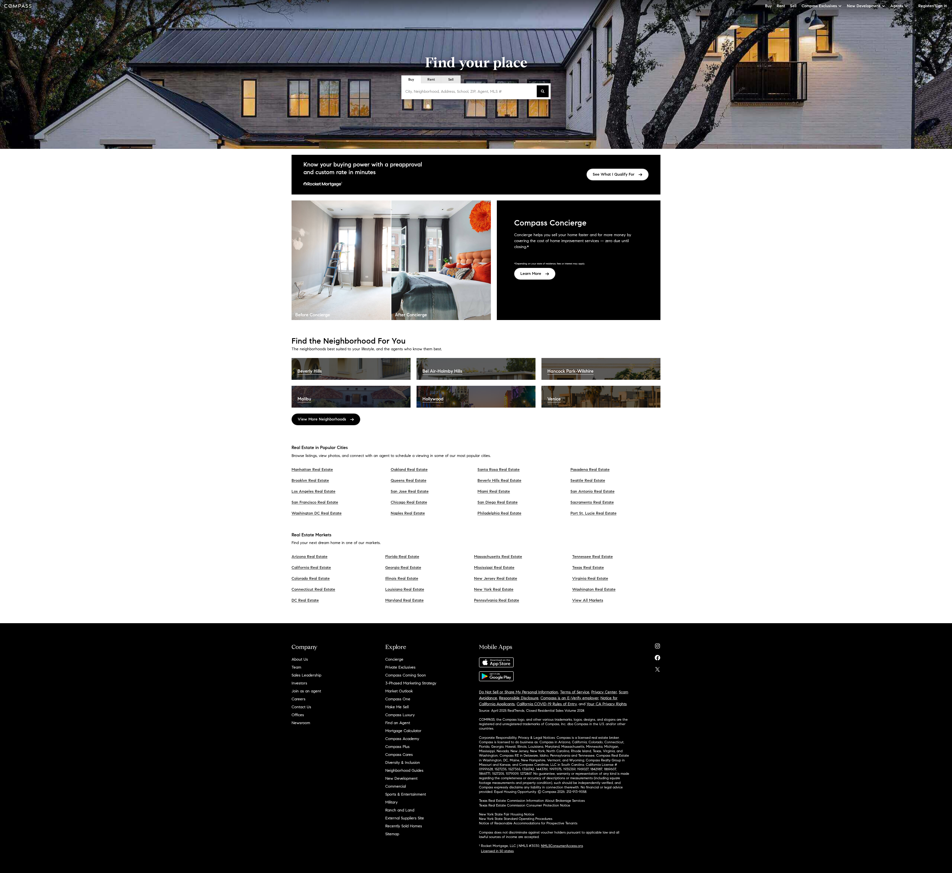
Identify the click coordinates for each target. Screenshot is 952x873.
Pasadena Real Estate (590, 469)
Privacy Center (604, 692)
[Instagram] (657, 645)
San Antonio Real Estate (592, 491)
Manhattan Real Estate (312, 469)
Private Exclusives (400, 667)
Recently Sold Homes (403, 826)
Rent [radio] (431, 79)
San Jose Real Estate (410, 491)
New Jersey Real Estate (495, 578)
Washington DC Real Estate (317, 513)
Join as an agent (306, 691)
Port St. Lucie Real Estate (593, 513)
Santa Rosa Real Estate (498, 469)
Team (296, 667)
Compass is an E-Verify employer (569, 698)
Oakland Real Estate (409, 469)
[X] (657, 668)
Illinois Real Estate (401, 578)
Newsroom (301, 722)
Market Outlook (399, 691)
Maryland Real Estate (404, 600)
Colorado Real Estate (311, 578)
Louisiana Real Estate (404, 589)
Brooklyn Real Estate (310, 480)
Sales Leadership (306, 675)
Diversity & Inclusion (402, 762)
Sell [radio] (450, 79)
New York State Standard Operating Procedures (515, 819)
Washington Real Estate (594, 589)
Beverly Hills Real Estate (499, 480)
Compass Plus (397, 746)
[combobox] (470, 91)
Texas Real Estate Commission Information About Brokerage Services (532, 801)
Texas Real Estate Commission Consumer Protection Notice (524, 805)
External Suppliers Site (404, 818)
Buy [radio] (411, 79)
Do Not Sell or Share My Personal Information (518, 692)
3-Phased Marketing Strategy (410, 683)
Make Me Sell (397, 707)
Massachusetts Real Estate (498, 556)
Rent (781, 5)
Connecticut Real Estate (313, 589)
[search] (543, 91)
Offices (298, 714)
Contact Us (301, 707)
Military (391, 802)
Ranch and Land (399, 810)
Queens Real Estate (408, 480)
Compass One (397, 699)
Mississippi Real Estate (494, 567)
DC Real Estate (305, 600)
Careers (298, 699)
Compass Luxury (400, 714)
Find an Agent (397, 722)
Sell (793, 5)
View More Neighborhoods (322, 419)
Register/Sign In (932, 5)
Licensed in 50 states (497, 851)
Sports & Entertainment (405, 794)
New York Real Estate (493, 589)
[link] (618, 174)
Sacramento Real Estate (592, 502)
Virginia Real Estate (590, 578)
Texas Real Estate (588, 567)
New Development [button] (863, 5)
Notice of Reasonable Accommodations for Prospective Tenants (528, 823)
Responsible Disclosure (518, 698)
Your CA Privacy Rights (607, 704)
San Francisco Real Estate (315, 502)
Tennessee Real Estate (592, 556)
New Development (401, 778)
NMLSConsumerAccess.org (562, 846)
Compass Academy (402, 738)
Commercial (395, 786)
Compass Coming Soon (405, 675)
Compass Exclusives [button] (819, 5)
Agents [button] (896, 5)
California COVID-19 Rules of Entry (547, 704)
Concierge (394, 659)
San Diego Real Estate (497, 502)
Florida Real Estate (402, 556)
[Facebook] (657, 656)
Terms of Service (574, 692)
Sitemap (392, 834)
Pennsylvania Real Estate (496, 600)
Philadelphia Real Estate (499, 513)
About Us (300, 659)
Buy (768, 5)
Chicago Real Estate (409, 502)
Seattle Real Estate (587, 480)
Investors (299, 683)
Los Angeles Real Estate (313, 491)
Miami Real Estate (493, 491)
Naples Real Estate (408, 513)
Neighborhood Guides (404, 770)
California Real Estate (311, 567)
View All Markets (587, 600)
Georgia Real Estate (403, 567)
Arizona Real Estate (309, 556)
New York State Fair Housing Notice (506, 814)
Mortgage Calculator (403, 730)
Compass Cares (399, 754)
